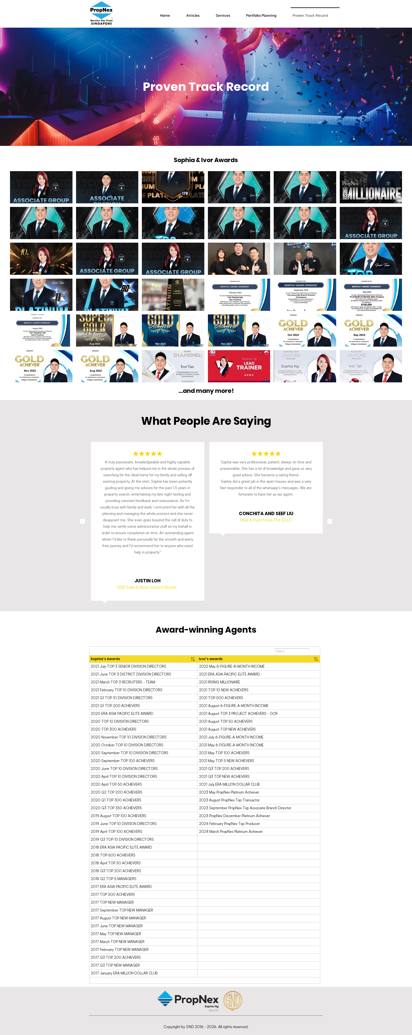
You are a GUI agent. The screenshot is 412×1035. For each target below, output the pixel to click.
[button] (41, 187)
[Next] (329, 521)
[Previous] (82, 521)
